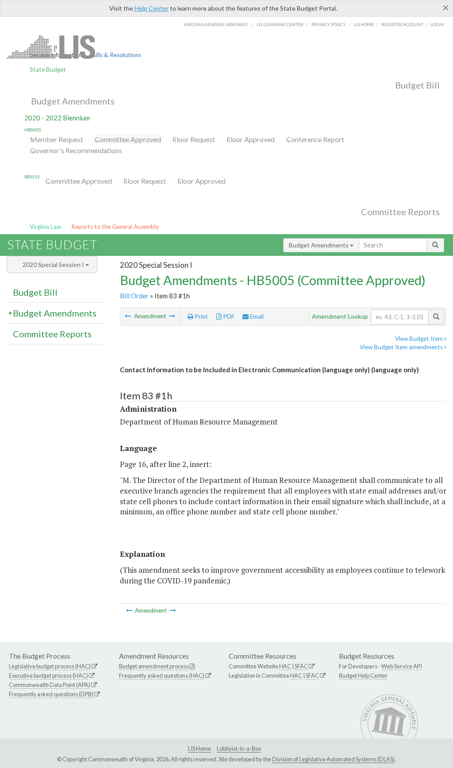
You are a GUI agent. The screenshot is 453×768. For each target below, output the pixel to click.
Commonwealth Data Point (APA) (49, 684)
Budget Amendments (73, 101)
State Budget (48, 69)
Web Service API (401, 666)
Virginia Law (45, 226)
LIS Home (199, 748)
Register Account (402, 24)
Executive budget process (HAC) (48, 675)
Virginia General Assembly (216, 24)
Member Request (56, 139)
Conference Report (315, 139)
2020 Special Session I (54, 264)
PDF (228, 316)
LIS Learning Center (280, 24)
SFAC (301, 666)
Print (200, 316)
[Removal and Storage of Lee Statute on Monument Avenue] (128, 316)
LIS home (364, 24)
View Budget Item (419, 338)
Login (437, 24)
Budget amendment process (154, 666)
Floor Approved (250, 139)
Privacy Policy (328, 24)
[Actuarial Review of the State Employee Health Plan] (172, 316)
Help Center (151, 8)
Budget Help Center (363, 675)
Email (256, 316)
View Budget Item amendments (402, 347)
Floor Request (194, 139)
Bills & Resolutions (116, 54)
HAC (285, 666)
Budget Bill (417, 85)
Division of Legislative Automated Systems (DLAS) (333, 759)
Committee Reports (400, 211)
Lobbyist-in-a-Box (239, 748)
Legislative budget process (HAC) (50, 666)
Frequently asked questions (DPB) (51, 694)
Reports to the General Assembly (115, 226)
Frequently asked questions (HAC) (161, 675)
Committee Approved (128, 139)
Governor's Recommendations (76, 150)
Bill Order (134, 296)
